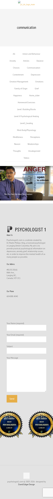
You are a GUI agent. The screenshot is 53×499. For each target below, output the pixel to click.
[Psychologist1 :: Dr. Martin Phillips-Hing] (26, 4)
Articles (26, 61)
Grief (37, 88)
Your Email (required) (15, 335)
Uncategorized (34, 151)
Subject (10, 346)
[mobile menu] (49, 4)
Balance (40, 61)
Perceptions (35, 137)
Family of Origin (20, 88)
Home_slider (34, 95)
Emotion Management (19, 81)
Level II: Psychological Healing (26, 116)
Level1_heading (26, 123)
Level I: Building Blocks (26, 109)
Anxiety (13, 61)
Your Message (12, 358)
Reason (17, 144)
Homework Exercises (26, 102)
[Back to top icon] (26, 476)
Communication (33, 68)
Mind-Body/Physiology (26, 130)
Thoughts (17, 151)
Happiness (17, 95)
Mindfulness (18, 137)
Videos (26, 158)
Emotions (39, 81)
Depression (35, 74)
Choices (16, 68)
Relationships (33, 144)
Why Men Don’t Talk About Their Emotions (18, 194)
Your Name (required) (15, 323)
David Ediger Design (26, 484)
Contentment (18, 74)
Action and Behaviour (31, 54)
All (14, 54)
